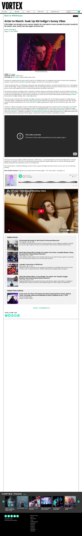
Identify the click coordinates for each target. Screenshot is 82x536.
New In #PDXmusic (13, 15)
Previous (3, 502)
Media (28, 11)
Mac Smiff (9, 29)
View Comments (41, 308)
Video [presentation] (24, 494)
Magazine (32, 529)
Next (79, 502)
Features (4, 11)
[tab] (24, 494)
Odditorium (46, 111)
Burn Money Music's (59, 108)
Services (32, 525)
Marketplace (55, 11)
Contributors (34, 521)
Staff (31, 520)
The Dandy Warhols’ (37, 111)
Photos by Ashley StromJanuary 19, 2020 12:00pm (45, 296)
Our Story (33, 518)
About (32, 517)
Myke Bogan (33, 100)
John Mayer (16, 77)
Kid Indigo (22, 80)
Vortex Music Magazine (10, 520)
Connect (32, 528)
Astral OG (71, 107)
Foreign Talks (74, 93)
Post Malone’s (13, 111)
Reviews (17, 11)
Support (32, 531)
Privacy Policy (34, 515)
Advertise (33, 523)
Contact (32, 526)
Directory (40, 11)
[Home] (12, 9)
